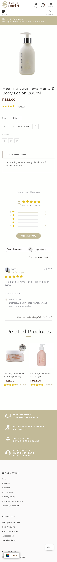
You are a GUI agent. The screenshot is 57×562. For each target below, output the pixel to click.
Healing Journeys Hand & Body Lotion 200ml (23, 21)
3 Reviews (48, 385)
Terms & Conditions (11, 505)
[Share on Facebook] (4, 140)
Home (5, 19)
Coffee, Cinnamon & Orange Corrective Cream (40, 375)
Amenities (18, 19)
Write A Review (28, 235)
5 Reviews (21, 385)
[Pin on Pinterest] (16, 140)
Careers (6, 488)
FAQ (4, 479)
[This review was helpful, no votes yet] (44, 317)
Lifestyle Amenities (11, 522)
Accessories (8, 536)
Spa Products (8, 527)
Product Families (10, 531)
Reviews (6, 483)
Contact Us (7, 492)
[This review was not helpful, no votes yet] (49, 317)
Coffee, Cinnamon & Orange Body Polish (14, 375)
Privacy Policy (8, 497)
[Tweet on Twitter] (10, 140)
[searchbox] (16, 249)
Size (4, 118)
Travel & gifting (9, 540)
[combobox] (40, 257)
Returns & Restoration (12, 501)
